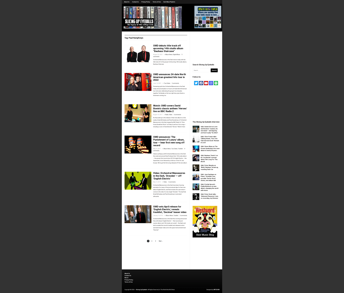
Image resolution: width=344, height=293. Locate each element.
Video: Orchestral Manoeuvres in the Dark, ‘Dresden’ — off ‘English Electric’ (169, 176)
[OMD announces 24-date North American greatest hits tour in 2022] (138, 82)
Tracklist (180, 148)
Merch (126, 277)
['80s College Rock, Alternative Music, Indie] (153, 17)
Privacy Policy (145, 2)
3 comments (175, 83)
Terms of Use (157, 2)
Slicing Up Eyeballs (141, 289)
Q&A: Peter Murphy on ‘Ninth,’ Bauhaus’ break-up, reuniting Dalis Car (209, 167)
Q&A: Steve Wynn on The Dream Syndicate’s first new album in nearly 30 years (210, 148)
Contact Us (135, 2)
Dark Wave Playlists (169, 2)
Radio (167, 114)
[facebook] (201, 83)
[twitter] (196, 83)
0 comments (177, 114)
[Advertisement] (206, 45)
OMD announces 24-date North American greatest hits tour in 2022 (169, 77)
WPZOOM (216, 289)
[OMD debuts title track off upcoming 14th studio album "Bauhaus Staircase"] (138, 53)
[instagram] (211, 83)
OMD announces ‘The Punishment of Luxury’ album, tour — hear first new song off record (169, 141)
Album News (168, 54)
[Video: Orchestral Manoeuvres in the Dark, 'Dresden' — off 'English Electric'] (138, 180)
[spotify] (216, 83)
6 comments (183, 215)
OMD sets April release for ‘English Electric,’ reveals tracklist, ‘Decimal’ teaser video (169, 209)
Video (170, 114)
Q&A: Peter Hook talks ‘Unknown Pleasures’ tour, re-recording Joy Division (209, 196)
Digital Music (176, 54)
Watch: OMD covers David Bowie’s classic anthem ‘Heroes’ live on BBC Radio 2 (170, 108)
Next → (161, 241)
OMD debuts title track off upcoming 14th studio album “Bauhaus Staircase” (168, 48)
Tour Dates (167, 83)
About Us (126, 2)
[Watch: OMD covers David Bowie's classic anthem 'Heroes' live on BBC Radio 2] (138, 113)
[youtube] (206, 83)
